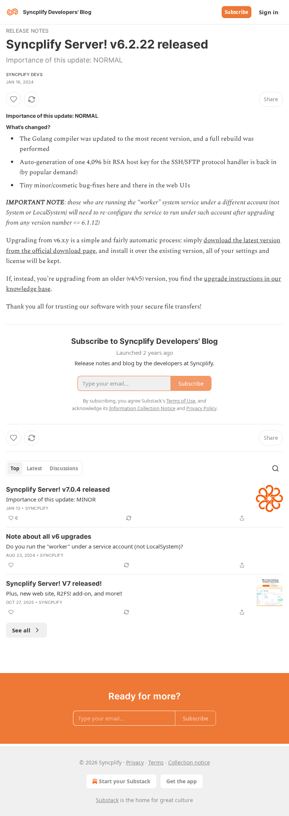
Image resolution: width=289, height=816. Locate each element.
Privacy (135, 762)
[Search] (275, 468)
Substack (107, 800)
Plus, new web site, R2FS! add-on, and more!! (64, 593)
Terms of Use (180, 400)
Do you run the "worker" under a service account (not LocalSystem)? (94, 546)
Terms (156, 762)
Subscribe (236, 12)
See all (21, 630)
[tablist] (44, 468)
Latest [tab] (34, 468)
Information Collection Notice (142, 408)
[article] (144, 504)
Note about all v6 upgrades (48, 536)
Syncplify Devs (24, 74)
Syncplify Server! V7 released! (54, 583)
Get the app (181, 781)
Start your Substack (125, 781)
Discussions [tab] (64, 468)
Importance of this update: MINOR (51, 499)
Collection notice (189, 762)
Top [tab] (15, 468)
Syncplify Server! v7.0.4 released (58, 489)
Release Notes (27, 30)
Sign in (268, 12)
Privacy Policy (201, 408)
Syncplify (37, 508)
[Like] (13, 99)
